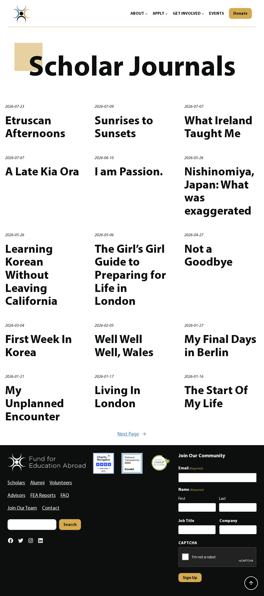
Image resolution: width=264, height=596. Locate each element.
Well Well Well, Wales (124, 345)
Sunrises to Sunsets (124, 126)
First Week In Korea (38, 345)
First (181, 498)
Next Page (132, 434)
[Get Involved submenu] (203, 13)
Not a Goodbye (208, 255)
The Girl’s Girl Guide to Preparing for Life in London (130, 274)
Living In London (118, 396)
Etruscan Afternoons (35, 126)
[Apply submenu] (166, 13)
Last (222, 498)
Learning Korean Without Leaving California (31, 274)
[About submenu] (146, 13)
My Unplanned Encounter (34, 402)
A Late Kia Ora (42, 171)
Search (70, 524)
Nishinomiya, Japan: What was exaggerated (219, 191)
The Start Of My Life (216, 396)
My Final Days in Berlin (220, 345)
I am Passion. (129, 171)
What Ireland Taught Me (218, 126)
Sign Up (190, 577)
